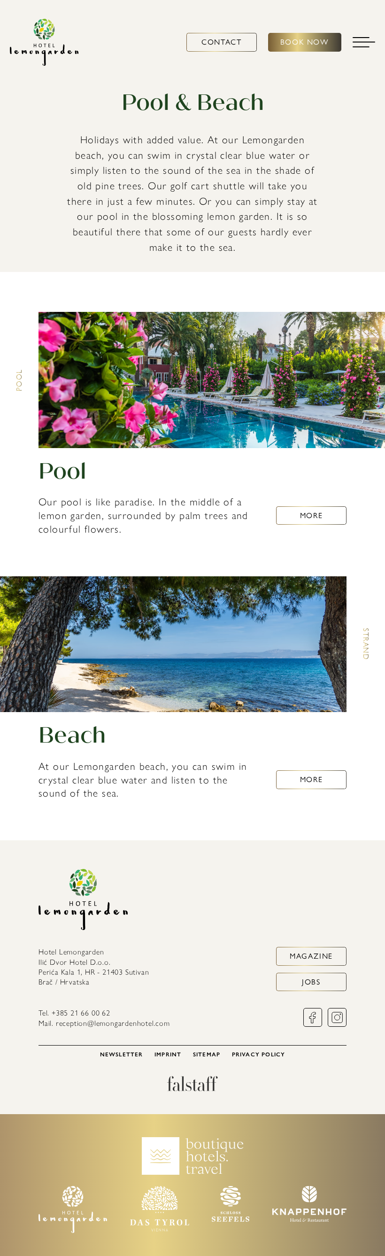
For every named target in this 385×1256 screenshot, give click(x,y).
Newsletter (121, 1054)
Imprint (167, 1054)
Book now (304, 42)
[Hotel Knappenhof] (309, 1219)
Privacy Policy (258, 1054)
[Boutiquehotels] (193, 1172)
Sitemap (206, 1054)
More (311, 515)
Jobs (311, 981)
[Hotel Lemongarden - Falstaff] (192, 1088)
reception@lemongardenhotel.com (113, 1023)
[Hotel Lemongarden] (44, 42)
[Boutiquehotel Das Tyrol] (159, 1229)
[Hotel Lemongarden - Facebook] (312, 1024)
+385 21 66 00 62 (81, 1012)
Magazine (311, 956)
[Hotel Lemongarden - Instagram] (337, 1024)
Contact (221, 42)
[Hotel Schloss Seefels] (230, 1219)
